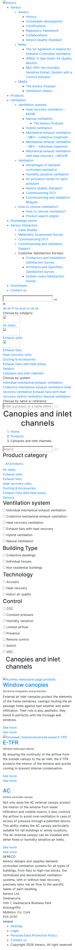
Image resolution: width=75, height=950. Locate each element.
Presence (13, 633)
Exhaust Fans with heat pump (24, 493)
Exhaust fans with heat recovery (29, 529)
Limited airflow (17, 627)
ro (29, 308)
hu (17, 308)
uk (36, 308)
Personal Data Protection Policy (34, 935)
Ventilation (18, 100)
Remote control (17, 639)
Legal (14, 931)
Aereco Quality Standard (44, 40)
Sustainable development (44, 21)
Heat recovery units (17, 483)
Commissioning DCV (41, 193)
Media (22, 81)
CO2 (9, 608)
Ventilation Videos (39, 91)
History (31, 17)
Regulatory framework (42, 30)
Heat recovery (16, 588)
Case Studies (27, 230)
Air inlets (9, 470)
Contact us (19, 290)
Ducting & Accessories (19, 488)
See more (10, 727)
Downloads (19, 285)
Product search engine (42, 216)
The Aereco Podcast (41, 86)
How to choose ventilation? (38, 207)
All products (14, 464)
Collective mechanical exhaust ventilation (33, 387)
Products (17, 95)
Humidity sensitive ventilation (47, 174)
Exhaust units (12, 474)
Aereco (16, 7)
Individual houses (18, 561)
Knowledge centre (24, 221)
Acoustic (12, 582)
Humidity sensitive (19, 621)
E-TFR (10, 742)
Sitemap (16, 926)
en (10, 308)
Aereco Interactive (24, 225)
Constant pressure (19, 615)
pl (25, 308)
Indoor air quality (18, 594)
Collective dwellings (21, 555)
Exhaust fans (12, 479)
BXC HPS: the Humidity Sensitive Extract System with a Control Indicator (49, 72)
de (5, 308)
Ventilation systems (32, 105)
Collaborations (36, 35)
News (22, 44)
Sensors (8, 497)
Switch (11, 645)
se (33, 308)
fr (13, 308)
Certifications (36, 26)
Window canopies (25, 684)
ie (21, 308)
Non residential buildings (24, 567)
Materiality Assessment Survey (40, 234)
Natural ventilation (39, 119)
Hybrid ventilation (39, 128)
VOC (9, 652)
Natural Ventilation (57, 396)
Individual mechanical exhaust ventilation (32, 382)
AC (7, 790)
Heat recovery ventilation (24, 522)
